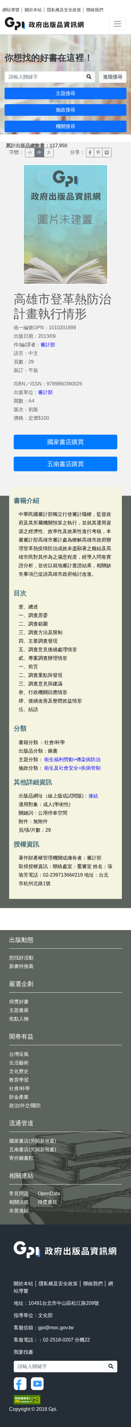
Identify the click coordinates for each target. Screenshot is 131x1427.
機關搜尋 (65, 126)
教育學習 (19, 1079)
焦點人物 (19, 1018)
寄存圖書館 (21, 1158)
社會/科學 (19, 1088)
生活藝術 (19, 1062)
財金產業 (19, 1097)
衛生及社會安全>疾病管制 (72, 768)
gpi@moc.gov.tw (56, 1327)
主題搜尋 (65, 93)
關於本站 (33, 9)
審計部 (48, 344)
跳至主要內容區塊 (17, 3)
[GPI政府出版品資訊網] (44, 24)
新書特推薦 (21, 966)
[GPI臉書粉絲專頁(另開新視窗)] (22, 1383)
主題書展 (19, 1010)
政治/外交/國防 (25, 1105)
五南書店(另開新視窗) (32, 1149)
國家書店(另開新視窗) (32, 1141)
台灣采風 (19, 1054)
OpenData (49, 1193)
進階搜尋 (112, 76)
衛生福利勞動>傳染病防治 (72, 759)
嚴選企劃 (21, 983)
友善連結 (19, 1210)
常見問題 (19, 1193)
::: (15, 1237)
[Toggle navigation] (117, 24)
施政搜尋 (65, 109)
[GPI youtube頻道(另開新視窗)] (39, 1383)
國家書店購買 (65, 442)
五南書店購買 (65, 464)
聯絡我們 (94, 9)
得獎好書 (19, 1001)
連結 (93, 795)
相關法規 (19, 1202)
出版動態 (21, 939)
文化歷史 (19, 1071)
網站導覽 (10, 9)
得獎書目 (47, 1202)
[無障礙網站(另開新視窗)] (27, 1399)
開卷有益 (21, 1036)
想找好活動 (21, 957)
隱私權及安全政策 (64, 9)
